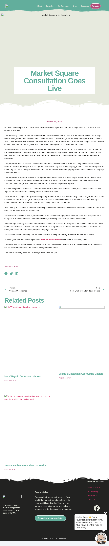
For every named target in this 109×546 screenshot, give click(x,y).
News (75, 6)
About (39, 6)
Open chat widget (3, 543)
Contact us (85, 6)
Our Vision (50, 6)
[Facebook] (96, 508)
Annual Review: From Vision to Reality (25, 465)
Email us (91, 499)
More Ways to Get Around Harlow (22, 376)
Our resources (63, 6)
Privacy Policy (93, 487)
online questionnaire (51, 239)
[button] (6, 273)
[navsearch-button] (104, 6)
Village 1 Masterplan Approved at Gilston (81, 373)
